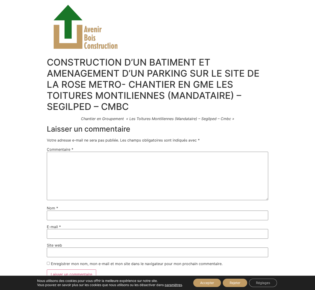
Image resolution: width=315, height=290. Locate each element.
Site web (54, 245)
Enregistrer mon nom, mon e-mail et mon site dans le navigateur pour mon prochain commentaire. (137, 264)
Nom (52, 208)
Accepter (207, 283)
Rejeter (235, 283)
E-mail (54, 227)
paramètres (173, 285)
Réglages (263, 283)
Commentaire (60, 149)
